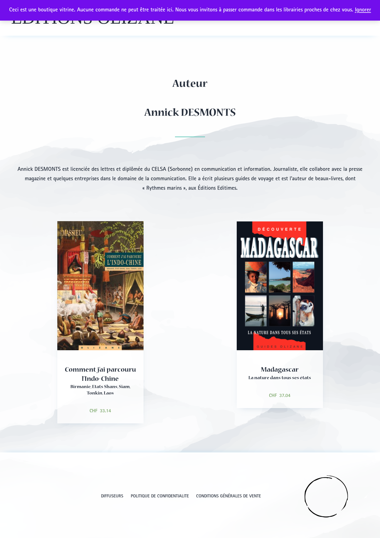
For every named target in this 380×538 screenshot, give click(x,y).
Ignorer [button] (363, 10)
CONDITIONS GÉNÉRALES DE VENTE (228, 496)
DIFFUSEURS (112, 496)
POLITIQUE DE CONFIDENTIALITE (160, 496)
